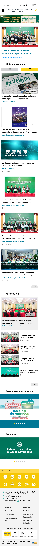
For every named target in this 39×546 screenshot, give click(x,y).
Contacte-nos (28, 511)
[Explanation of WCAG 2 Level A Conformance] (34, 542)
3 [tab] (19, 424)
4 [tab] (20, 424)
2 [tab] (17, 424)
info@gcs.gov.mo (11, 498)
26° (25, 5)
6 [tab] (24, 424)
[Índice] (2, 10)
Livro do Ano (9, 515)
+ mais (34, 287)
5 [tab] (22, 424)
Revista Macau (10, 511)
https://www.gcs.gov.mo (13, 496)
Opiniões (26, 507)
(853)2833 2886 (10, 501)
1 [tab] (15, 424)
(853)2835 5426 (24, 501)
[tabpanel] (19, 409)
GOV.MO (8, 507)
